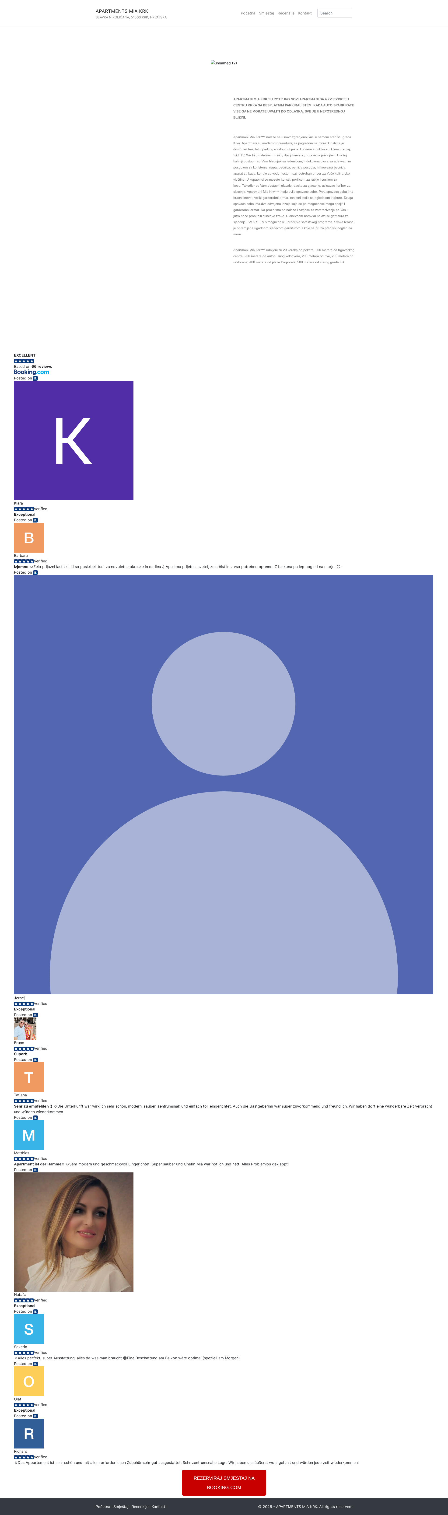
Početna (248, 13)
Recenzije (286, 13)
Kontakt (305, 13)
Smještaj (266, 13)
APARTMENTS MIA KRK (122, 11)
